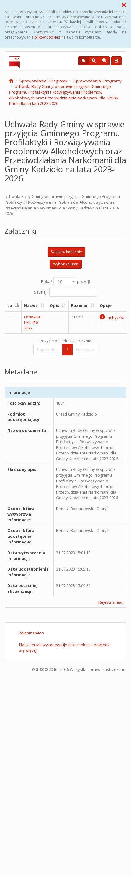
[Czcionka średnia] (93, 60)
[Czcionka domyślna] (83, 60)
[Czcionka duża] (104, 60)
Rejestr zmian (111, 602)
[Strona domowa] (11, 81)
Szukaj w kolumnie (66, 251)
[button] (123, 5)
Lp (9, 305)
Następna (85, 349)
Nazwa (31, 305)
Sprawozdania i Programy (43, 81)
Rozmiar (79, 305)
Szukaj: (41, 292)
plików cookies (47, 37)
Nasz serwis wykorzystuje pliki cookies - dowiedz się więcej (64, 647)
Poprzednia (48, 349)
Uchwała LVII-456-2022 (32, 322)
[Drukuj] (116, 60)
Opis (54, 305)
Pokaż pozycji (65, 281)
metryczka (115, 317)
